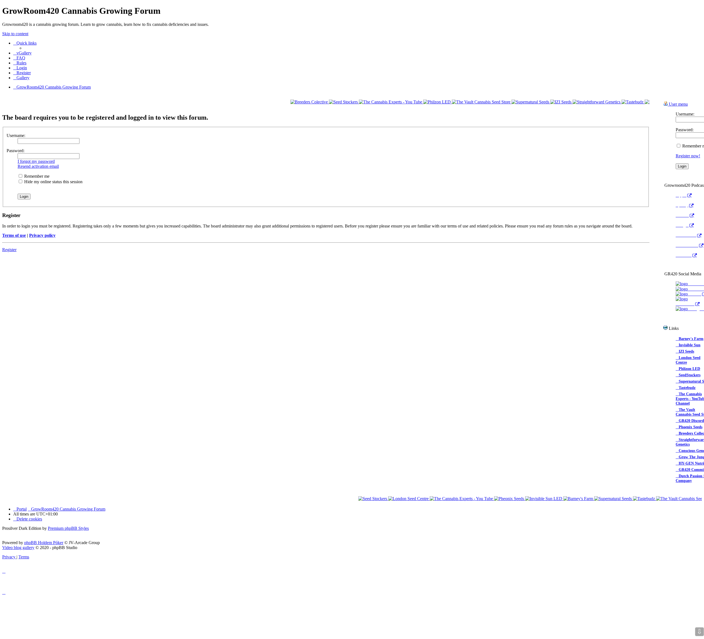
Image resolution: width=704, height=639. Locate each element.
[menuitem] (22, 53)
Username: (16, 135)
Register (9, 249)
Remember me (36, 176)
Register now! (688, 155)
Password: (15, 150)
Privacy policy (42, 235)
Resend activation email (38, 166)
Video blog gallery (18, 547)
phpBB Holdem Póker (43, 542)
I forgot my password (36, 161)
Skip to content (15, 33)
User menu (678, 104)
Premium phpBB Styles (68, 528)
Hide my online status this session (52, 181)
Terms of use (14, 235)
